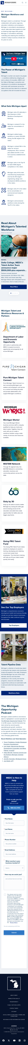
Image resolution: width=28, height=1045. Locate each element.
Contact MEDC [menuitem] (14, 1008)
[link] (8, 2)
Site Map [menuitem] (14, 1011)
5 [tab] (17, 293)
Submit (14, 933)
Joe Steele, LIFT (9, 761)
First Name (8, 819)
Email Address (9, 850)
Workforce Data (14, 693)
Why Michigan (6, 11)
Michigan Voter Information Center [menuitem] (14, 1019)
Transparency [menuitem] (14, 1001)
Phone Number (9, 839)
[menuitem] (22, 2)
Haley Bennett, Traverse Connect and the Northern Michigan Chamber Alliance (15, 755)
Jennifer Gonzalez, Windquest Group (15, 759)
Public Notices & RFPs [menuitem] (14, 1005)
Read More (14, 287)
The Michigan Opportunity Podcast (11, 721)
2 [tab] (12, 293)
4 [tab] (15, 293)
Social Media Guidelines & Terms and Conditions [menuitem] (14, 1015)
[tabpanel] (14, 262)
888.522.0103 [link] (14, 1029)
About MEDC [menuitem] (14, 995)
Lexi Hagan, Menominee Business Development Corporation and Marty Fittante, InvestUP (15, 748)
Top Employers (14, 625)
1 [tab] (10, 293)
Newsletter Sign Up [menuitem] (14, 998)
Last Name (8, 829)
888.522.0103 (15, 808)
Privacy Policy (14, 922)
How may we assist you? (13, 874)
